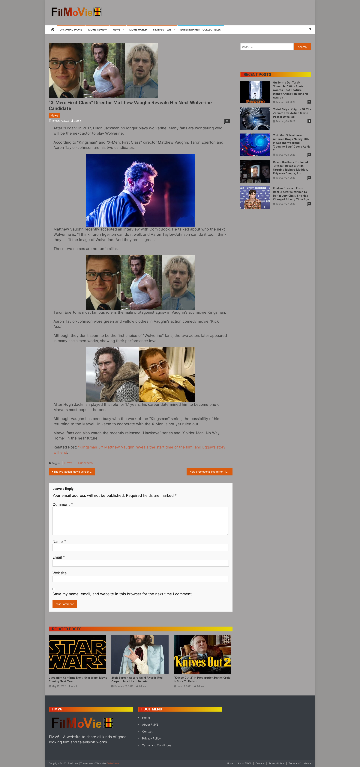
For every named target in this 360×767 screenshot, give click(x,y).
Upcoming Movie (71, 29)
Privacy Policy (151, 738)
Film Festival (162, 29)
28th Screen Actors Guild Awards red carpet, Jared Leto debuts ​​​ (137, 679)
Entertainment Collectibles (200, 29)
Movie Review (97, 29)
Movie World (138, 29)
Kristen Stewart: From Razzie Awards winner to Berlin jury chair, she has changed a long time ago (291, 194)
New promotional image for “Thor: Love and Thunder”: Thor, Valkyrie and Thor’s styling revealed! (211, 471)
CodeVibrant (112, 763)
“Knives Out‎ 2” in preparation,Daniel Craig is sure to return (202, 679)
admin (78, 120)
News (116, 29)
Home (146, 717)
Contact (147, 731)
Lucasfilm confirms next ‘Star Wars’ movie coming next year (78, 679)
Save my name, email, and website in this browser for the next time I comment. (122, 594)
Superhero (85, 463)
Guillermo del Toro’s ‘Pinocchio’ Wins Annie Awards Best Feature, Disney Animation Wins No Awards (290, 90)
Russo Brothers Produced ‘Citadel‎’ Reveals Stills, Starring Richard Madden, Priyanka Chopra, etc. (290, 167)
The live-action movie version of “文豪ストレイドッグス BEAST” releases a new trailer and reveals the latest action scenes (74, 471)
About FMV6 (150, 724)
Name (59, 541)
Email (58, 557)
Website (59, 573)
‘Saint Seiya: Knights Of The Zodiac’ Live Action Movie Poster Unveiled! (292, 113)
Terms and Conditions (156, 745)
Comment (62, 504)
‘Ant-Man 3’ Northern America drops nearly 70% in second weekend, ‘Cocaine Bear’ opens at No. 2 (292, 143)
